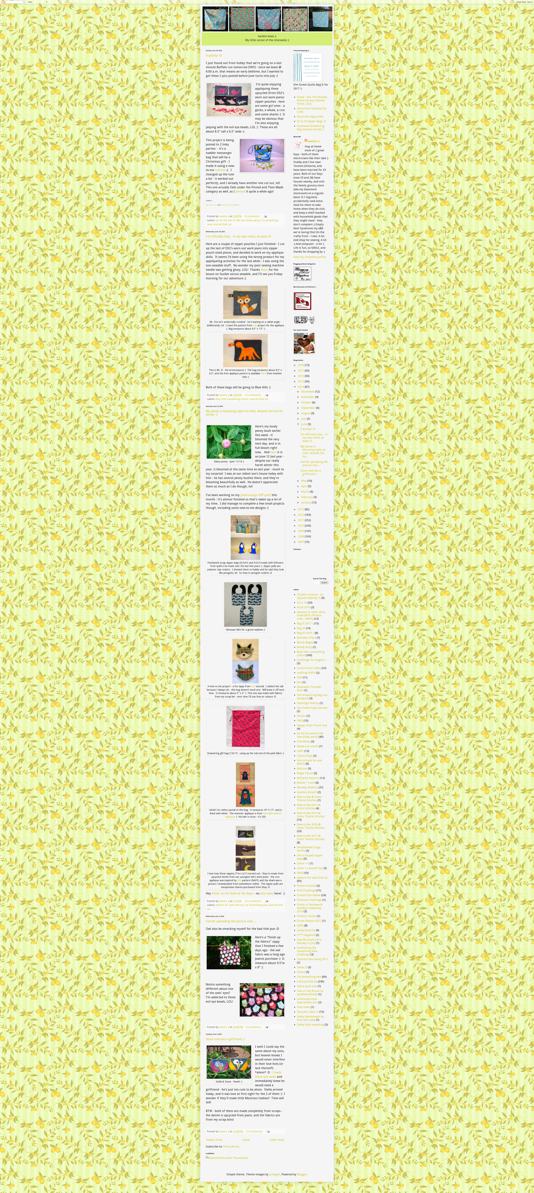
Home (246, 1139)
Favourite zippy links (310, 116)
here (264, 373)
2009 (301, 531)
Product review (306, 916)
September (308, 407)
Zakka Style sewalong (310, 1024)
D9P (299, 677)
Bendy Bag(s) (305, 642)
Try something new (256, 904)
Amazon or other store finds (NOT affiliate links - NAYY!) (311, 615)
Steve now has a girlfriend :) (225, 1039)
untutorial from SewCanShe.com (307, 1000)
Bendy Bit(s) (304, 647)
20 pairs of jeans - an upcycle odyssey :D (310, 596)
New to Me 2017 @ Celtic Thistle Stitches (311, 837)
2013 (301, 509)
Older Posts (277, 1139)
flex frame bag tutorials (312, 707)
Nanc (265, 269)
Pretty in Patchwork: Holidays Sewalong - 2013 (310, 908)
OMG (300, 873)
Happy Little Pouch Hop (312, 725)
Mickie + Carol (306, 782)
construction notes (309, 668)
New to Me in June (211, 205)
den (299, 682)
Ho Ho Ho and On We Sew (229, 205)
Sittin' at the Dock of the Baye (232, 893)
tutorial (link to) (222, 224)
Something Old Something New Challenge (307, 951)
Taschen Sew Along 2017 (312, 959)
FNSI (300, 720)
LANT (300, 751)
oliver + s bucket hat (310, 868)
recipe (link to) (306, 930)
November (308, 397)
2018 (301, 365)
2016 (301, 376)
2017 (301, 370)
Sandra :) (313, 141)
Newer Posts (214, 1139)
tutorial (220, 170)
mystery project (307, 792)
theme (301, 972)
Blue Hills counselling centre (231, 399)
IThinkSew (303, 741)
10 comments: (253, 394)
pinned (240, 191)
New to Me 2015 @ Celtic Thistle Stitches (311, 814)
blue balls (267, 893)
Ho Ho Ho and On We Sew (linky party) (237, 220)
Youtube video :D (308, 1011)
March (305, 491)
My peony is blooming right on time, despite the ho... (312, 451)
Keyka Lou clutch (307, 746)
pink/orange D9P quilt (255, 495)
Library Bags (305, 755)
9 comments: (252, 216)
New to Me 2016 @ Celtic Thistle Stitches (311, 826)
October (306, 402)
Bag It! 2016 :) (305, 633)
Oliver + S (303, 863)
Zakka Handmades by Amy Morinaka (310, 1018)
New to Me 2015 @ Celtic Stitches (309, 806)
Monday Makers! (307, 787)
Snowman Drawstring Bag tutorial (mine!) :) (310, 127)
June (304, 424)
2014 (301, 386)
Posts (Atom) (231, 1146)
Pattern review (306, 885)
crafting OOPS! (306, 672)
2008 (301, 536)
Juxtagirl (274, 1174)
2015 (301, 381)
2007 (301, 542)
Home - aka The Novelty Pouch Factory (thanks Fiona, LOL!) (312, 100)
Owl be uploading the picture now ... (231, 921)
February (307, 497)
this (255, 325)
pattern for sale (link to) (229, 904)
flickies (301, 716)
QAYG (300, 925)
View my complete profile (309, 257)
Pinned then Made (309, 895)
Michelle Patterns (308, 778)
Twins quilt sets (307, 986)
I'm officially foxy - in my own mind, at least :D (238, 236)
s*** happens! (306, 935)
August (306, 413)
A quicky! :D (214, 55)
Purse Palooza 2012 (309, 920)
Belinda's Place (306, 637)
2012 (301, 514)
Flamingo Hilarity (308, 703)
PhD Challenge (306, 890)
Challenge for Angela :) (311, 660)
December (308, 391)
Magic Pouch (305, 773)
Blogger (302, 1174)
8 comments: (254, 1027)
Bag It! (301, 628)
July (304, 418)
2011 (301, 520)
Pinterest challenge (309, 900)
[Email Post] (265, 216)
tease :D (302, 967)
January (306, 502)
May (304, 480)
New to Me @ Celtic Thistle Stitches (309, 798)
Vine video (303, 1007)
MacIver (302, 768)
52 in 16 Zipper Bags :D (311, 121)
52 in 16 (302, 602)
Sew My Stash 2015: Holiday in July (309, 941)
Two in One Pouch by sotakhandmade (310, 992)
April (304, 486)
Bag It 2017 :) (305, 623)
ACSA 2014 (303, 607)
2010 (301, 525)
